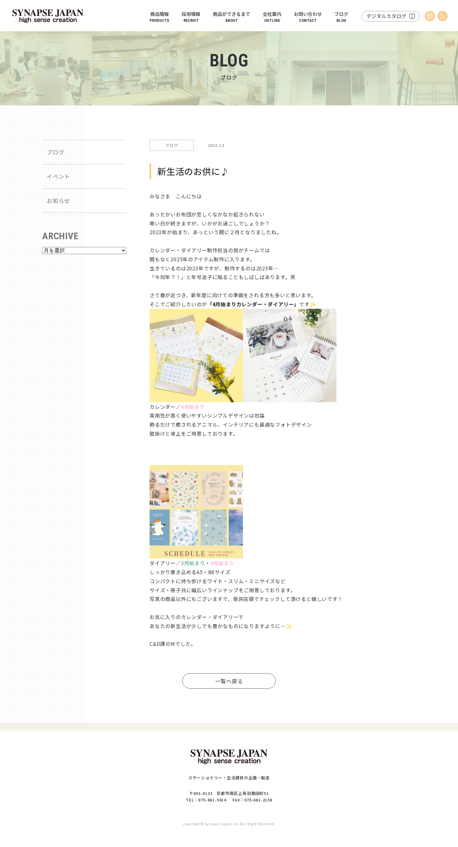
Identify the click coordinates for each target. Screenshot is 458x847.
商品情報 (159, 17)
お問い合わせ (308, 17)
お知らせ (58, 200)
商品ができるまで (231, 17)
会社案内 (272, 17)
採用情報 (191, 17)
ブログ (341, 17)
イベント (58, 176)
